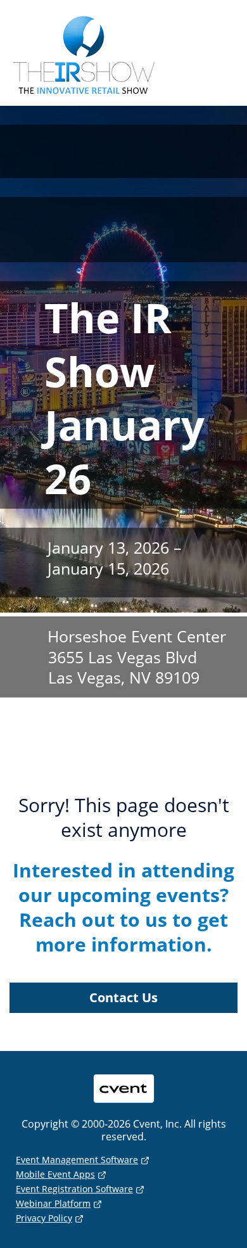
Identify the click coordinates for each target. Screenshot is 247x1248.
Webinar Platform (53, 1203)
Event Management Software (77, 1160)
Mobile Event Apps (55, 1174)
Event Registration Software (74, 1189)
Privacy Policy (44, 1218)
